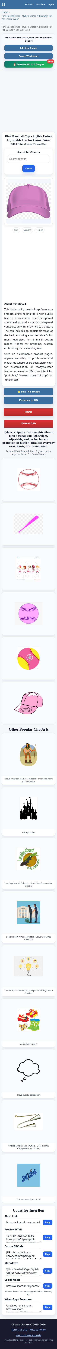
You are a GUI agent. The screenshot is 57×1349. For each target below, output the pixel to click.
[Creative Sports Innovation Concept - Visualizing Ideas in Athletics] (28, 966)
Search (28, 168)
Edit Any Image (28, 47)
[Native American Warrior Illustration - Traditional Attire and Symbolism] (28, 754)
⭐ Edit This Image (28, 391)
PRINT (28, 411)
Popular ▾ (40, 4)
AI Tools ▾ (29, 4)
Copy (47, 1222)
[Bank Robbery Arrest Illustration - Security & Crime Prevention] (28, 912)
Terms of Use (19, 1329)
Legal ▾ (51, 4)
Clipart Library (20, 1324)
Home (5, 11)
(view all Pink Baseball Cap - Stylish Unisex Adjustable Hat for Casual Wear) (28, 453)
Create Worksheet (28, 56)
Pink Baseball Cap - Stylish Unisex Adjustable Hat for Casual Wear (27, 17)
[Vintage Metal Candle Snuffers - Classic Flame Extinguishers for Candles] (28, 1121)
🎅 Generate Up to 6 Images (33, 63)
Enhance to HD (28, 400)
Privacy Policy (37, 1329)
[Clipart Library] (3, 4)
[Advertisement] (28, 101)
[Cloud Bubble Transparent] (28, 1070)
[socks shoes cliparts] (28, 1019)
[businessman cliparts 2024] (28, 1175)
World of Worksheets (28, 1335)
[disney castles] (28, 808)
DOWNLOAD (28, 423)
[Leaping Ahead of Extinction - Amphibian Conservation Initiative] (28, 859)
